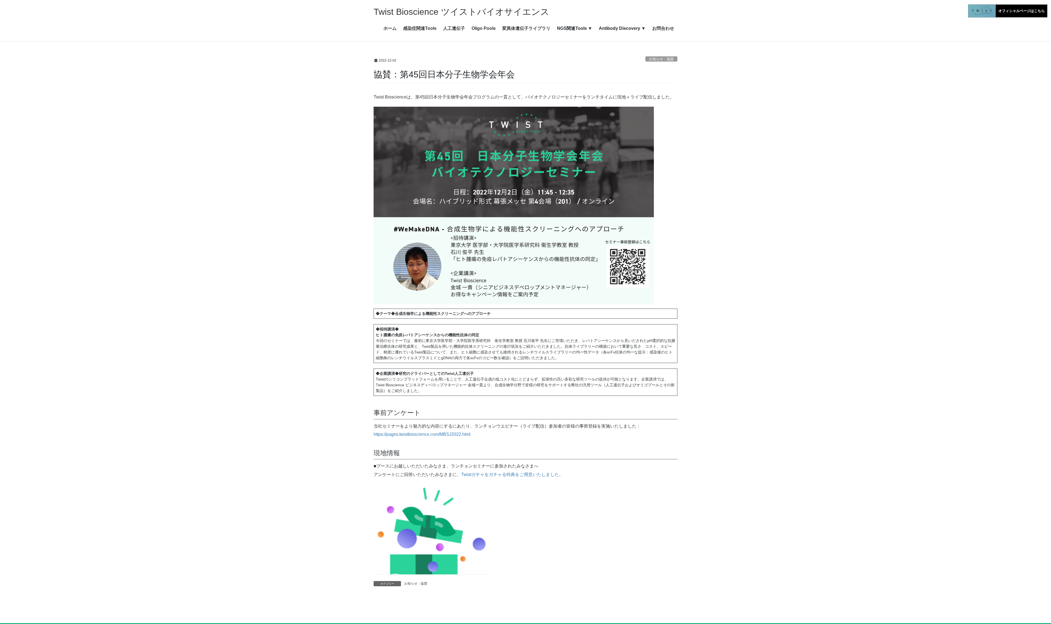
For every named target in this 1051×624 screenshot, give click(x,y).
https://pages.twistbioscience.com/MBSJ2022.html (422, 434)
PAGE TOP (1023, 600)
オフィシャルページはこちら (1021, 11)
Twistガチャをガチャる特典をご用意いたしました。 (512, 474)
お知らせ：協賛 (661, 59)
